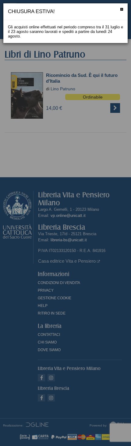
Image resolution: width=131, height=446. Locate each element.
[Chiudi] (121, 9)
